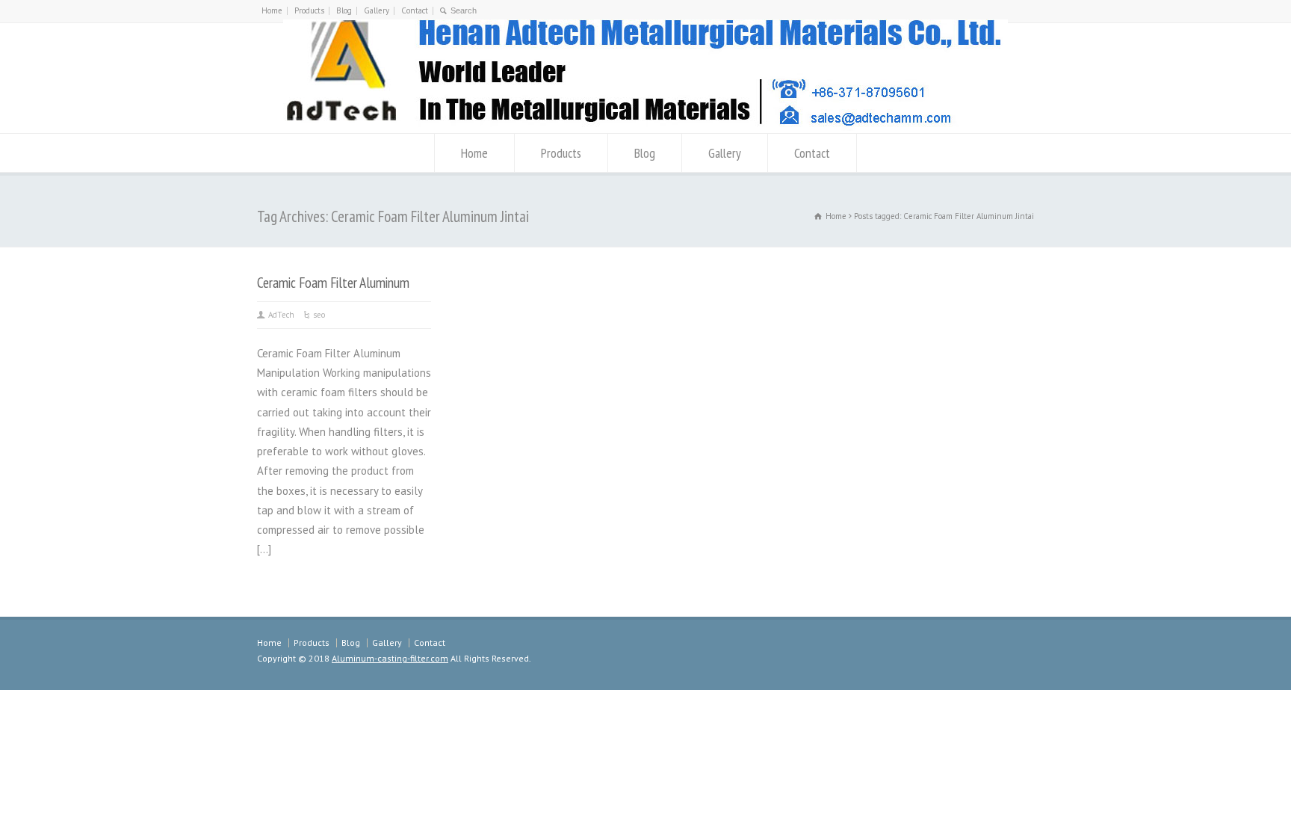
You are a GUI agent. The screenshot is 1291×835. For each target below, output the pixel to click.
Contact (414, 10)
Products (309, 10)
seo (319, 314)
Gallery (376, 10)
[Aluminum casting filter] (645, 127)
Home (271, 10)
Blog (344, 10)
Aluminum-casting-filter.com (390, 658)
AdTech (281, 314)
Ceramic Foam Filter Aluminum (333, 282)
